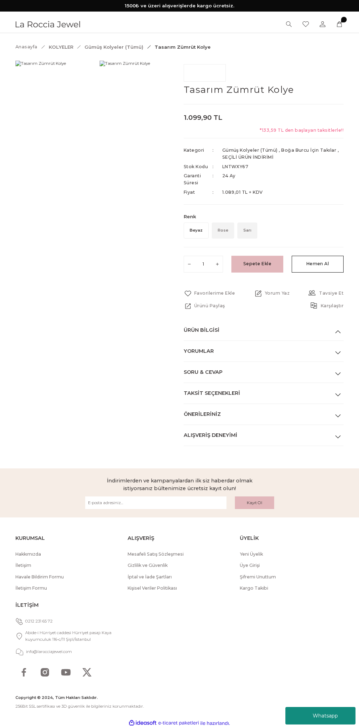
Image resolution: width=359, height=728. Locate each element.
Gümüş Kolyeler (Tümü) (250, 150)
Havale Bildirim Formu (39, 576)
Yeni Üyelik (251, 554)
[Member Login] (322, 24)
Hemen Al (317, 263)
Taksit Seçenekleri (212, 393)
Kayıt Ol (254, 502)
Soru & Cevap (203, 372)
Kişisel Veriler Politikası (152, 588)
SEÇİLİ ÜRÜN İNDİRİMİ (248, 157)
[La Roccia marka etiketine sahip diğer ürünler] (205, 73)
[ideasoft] (143, 723)
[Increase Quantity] (217, 264)
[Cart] (339, 24)
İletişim (23, 565)
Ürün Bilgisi (201, 330)
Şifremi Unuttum (258, 576)
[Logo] (47, 23)
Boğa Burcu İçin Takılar (308, 150)
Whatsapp (325, 716)
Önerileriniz (202, 414)
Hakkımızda (28, 554)
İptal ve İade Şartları (150, 576)
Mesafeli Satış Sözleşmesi (156, 554)
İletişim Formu (31, 588)
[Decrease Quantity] (189, 264)
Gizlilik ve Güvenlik (148, 565)
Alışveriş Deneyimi (210, 435)
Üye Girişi (250, 565)
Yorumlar (199, 351)
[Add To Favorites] (209, 293)
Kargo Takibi (254, 588)
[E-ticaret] (178, 723)
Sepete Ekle (257, 263)
